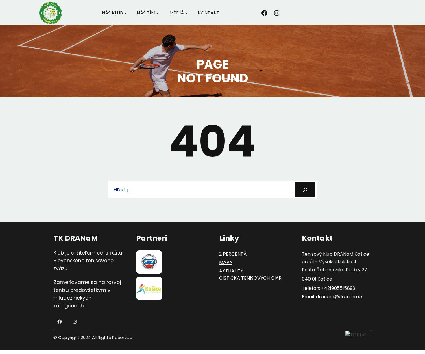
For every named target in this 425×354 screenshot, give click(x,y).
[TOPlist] (355, 334)
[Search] (305, 189)
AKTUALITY (231, 271)
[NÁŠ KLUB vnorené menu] (125, 13)
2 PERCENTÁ (233, 254)
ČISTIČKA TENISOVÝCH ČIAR (250, 278)
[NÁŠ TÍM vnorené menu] (157, 13)
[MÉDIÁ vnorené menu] (186, 13)
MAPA (225, 262)
